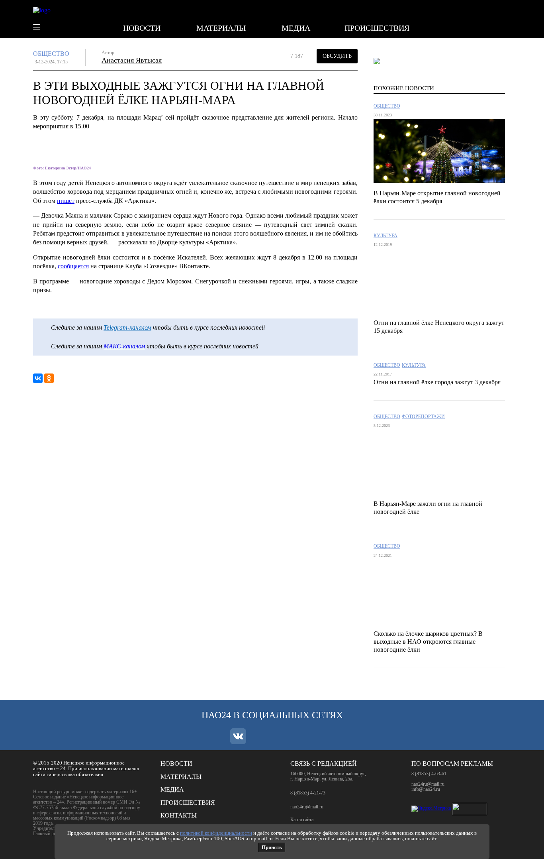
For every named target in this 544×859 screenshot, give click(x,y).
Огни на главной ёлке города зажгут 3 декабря (437, 382)
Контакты (178, 815)
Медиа (296, 28)
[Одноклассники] (49, 378)
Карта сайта (301, 819)
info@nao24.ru (425, 789)
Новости (141, 28)
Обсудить (337, 56)
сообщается (73, 266)
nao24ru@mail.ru (306, 807)
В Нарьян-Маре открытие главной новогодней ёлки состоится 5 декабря (437, 197)
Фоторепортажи (423, 416)
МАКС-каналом (124, 346)
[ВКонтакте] (38, 378)
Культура (385, 235)
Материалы (221, 28)
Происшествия (376, 28)
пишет (65, 200)
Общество (51, 53)
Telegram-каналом (127, 327)
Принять (272, 847)
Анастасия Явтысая (132, 60)
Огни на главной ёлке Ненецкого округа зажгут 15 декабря (439, 326)
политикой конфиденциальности (216, 833)
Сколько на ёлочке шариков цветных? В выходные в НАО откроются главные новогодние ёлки (428, 641)
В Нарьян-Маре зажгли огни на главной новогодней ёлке (428, 507)
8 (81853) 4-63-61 (428, 773)
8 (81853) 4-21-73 (307, 793)
